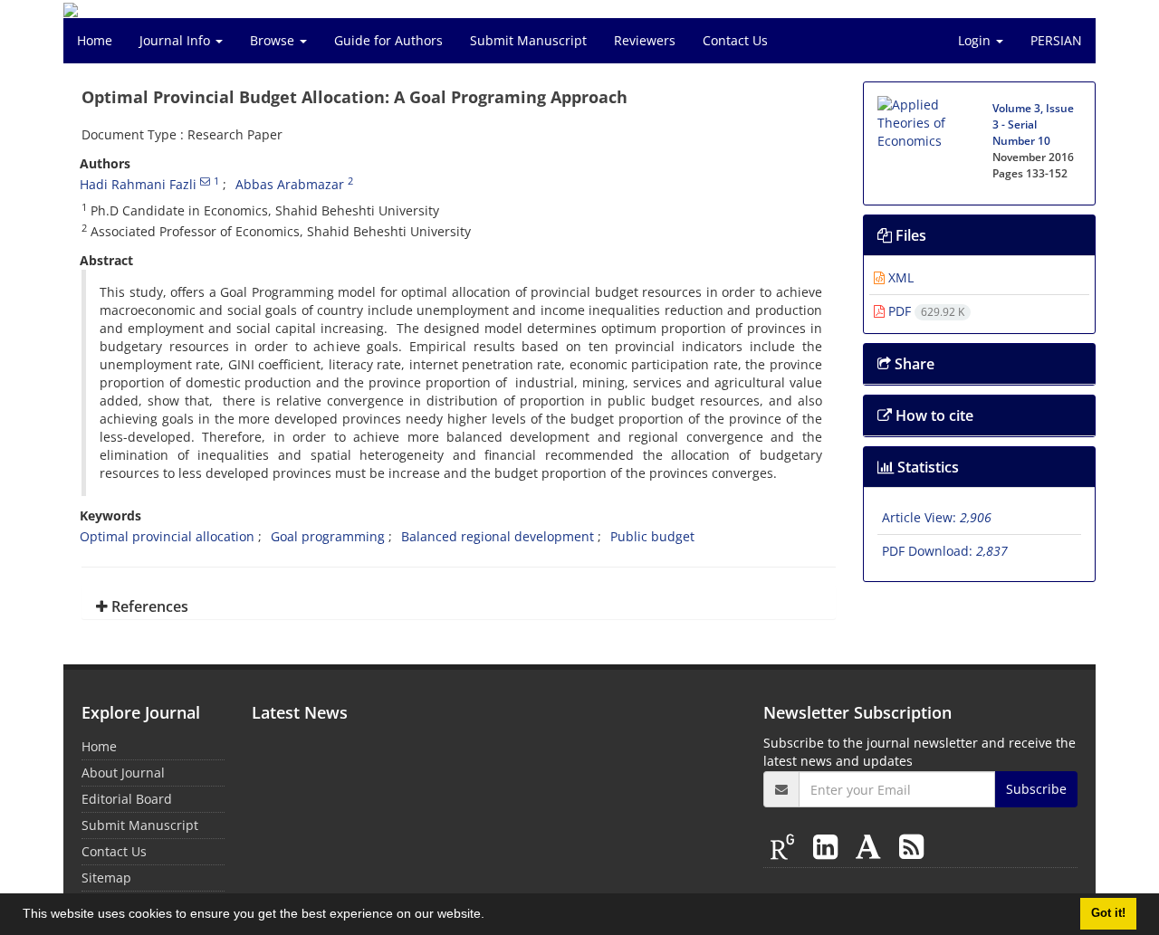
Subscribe (1036, 788)
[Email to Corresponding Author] (205, 181)
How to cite (932, 415)
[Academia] (872, 846)
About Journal (123, 772)
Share (912, 364)
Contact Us (735, 40)
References (148, 606)
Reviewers (644, 40)
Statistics (926, 467)
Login (976, 40)
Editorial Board (126, 798)
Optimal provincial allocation (167, 536)
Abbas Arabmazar (289, 184)
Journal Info (176, 40)
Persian (1056, 40)
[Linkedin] (829, 846)
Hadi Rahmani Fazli (138, 184)
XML (899, 277)
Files (909, 235)
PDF (924, 311)
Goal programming (328, 536)
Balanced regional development (497, 536)
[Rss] (911, 846)
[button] (490, 916)
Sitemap (106, 877)
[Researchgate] (786, 846)
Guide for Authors (388, 40)
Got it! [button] (1108, 913)
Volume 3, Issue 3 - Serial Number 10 (1033, 124)
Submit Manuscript (528, 40)
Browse (274, 40)
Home (94, 40)
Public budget (652, 536)
